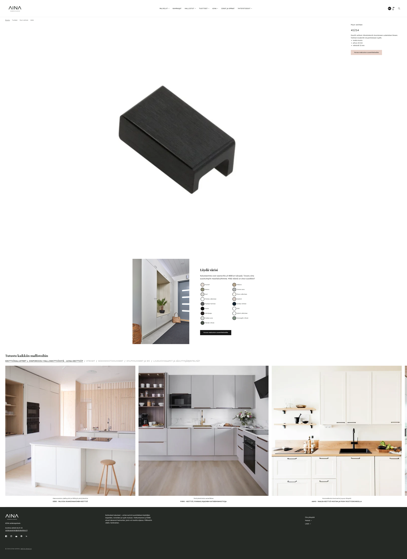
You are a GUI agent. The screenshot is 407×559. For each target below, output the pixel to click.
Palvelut (164, 8)
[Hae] (399, 8)
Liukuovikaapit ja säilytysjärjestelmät (176, 361)
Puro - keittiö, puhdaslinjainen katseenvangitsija (203, 501)
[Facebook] (7, 536)
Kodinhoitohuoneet (110, 361)
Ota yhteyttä (310, 517)
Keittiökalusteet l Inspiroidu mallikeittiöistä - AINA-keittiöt (44, 361)
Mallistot (189, 8)
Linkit (307, 524)
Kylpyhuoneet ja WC (138, 361)
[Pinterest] (23, 536)
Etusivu (7, 20)
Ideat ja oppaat (228, 8)
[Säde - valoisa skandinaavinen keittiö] (70, 431)
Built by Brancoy (26, 549)
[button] (215, 332)
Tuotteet (203, 8)
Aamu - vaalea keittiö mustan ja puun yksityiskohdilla (337, 501)
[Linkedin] (28, 536)
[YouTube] (17, 536)
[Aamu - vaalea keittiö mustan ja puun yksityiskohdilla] (337, 431)
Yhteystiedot (244, 8)
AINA (214, 8)
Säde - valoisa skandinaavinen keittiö (70, 501)
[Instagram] (12, 536)
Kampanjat (177, 8)
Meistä (307, 520)
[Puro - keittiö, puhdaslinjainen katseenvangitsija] (204, 431)
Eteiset (90, 361)
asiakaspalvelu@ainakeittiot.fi (16, 530)
